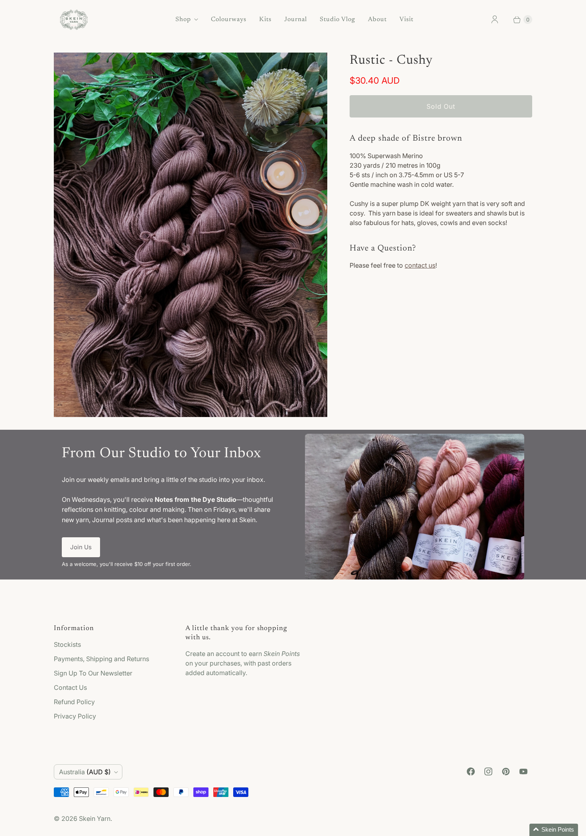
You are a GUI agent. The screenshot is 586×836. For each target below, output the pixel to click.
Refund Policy (74, 702)
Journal (295, 19)
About (377, 19)
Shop (183, 19)
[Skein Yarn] (74, 19)
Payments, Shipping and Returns (101, 659)
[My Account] (495, 19)
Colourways (228, 19)
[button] (553, 830)
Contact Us (70, 687)
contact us (420, 265)
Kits (265, 19)
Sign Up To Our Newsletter (93, 673)
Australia (85, 772)
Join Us (81, 547)
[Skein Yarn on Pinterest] (506, 771)
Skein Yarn (94, 818)
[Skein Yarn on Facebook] (471, 771)
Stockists (67, 644)
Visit (406, 19)
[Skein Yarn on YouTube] (523, 771)
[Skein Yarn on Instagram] (488, 771)
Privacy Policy (75, 716)
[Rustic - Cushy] (190, 235)
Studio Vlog (337, 19)
